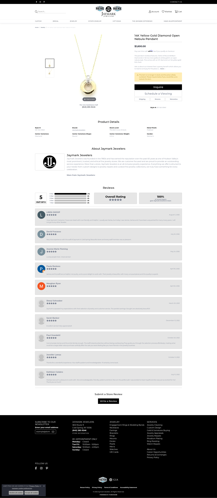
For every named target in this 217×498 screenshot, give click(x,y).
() (88, 194)
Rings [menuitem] (112, 436)
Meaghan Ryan (53, 283)
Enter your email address (46, 427)
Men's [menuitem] (112, 447)
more (162, 69)
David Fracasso (53, 232)
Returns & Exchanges (156, 455)
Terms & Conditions (111, 487)
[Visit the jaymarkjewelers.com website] (103, 480)
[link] (176, 2)
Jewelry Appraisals (155, 433)
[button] (153, 11)
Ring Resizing (153, 441)
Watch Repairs (153, 444)
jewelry (43, 27)
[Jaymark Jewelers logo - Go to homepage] (109, 11)
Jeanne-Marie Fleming (57, 249)
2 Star (52, 200)
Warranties (174, 99)
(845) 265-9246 (88, 107)
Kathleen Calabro (54, 372)
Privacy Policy (153, 457)
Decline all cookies (16, 493)
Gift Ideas (117, 21)
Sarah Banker (52, 318)
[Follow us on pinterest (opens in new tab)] (44, 2)
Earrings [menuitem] (113, 430)
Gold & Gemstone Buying (158, 430)
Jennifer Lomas (53, 355)
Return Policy (85, 487)
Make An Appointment (173, 21)
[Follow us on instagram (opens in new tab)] (40, 2)
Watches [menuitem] (114, 449)
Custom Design (154, 428)
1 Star (52, 203)
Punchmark (113, 495)
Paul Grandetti (53, 335)
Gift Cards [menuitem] (114, 452)
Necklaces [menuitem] (114, 428)
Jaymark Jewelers (78, 130)
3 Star (52, 198)
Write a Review (108, 401)
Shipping (142, 99)
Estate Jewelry (94, 21)
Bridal (56, 21)
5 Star (52, 194)
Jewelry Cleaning (154, 425)
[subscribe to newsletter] (53, 432)
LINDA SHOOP (53, 212)
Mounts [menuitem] (113, 438)
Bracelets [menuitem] (114, 433)
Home (37, 27)
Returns (157, 99)
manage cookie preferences (22, 488)
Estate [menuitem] (113, 441)
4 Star (52, 196)
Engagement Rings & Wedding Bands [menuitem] (127, 425)
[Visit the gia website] (113, 480)
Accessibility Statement (128, 487)
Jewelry (73, 21)
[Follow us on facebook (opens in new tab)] (36, 2)
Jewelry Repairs (154, 436)
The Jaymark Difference (142, 21)
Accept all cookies (31, 493)
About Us (151, 449)
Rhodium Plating (154, 438)
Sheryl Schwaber (54, 301)
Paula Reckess (53, 266)
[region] (89, 68)
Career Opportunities (156, 452)
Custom (38, 21)
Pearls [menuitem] (112, 444)
